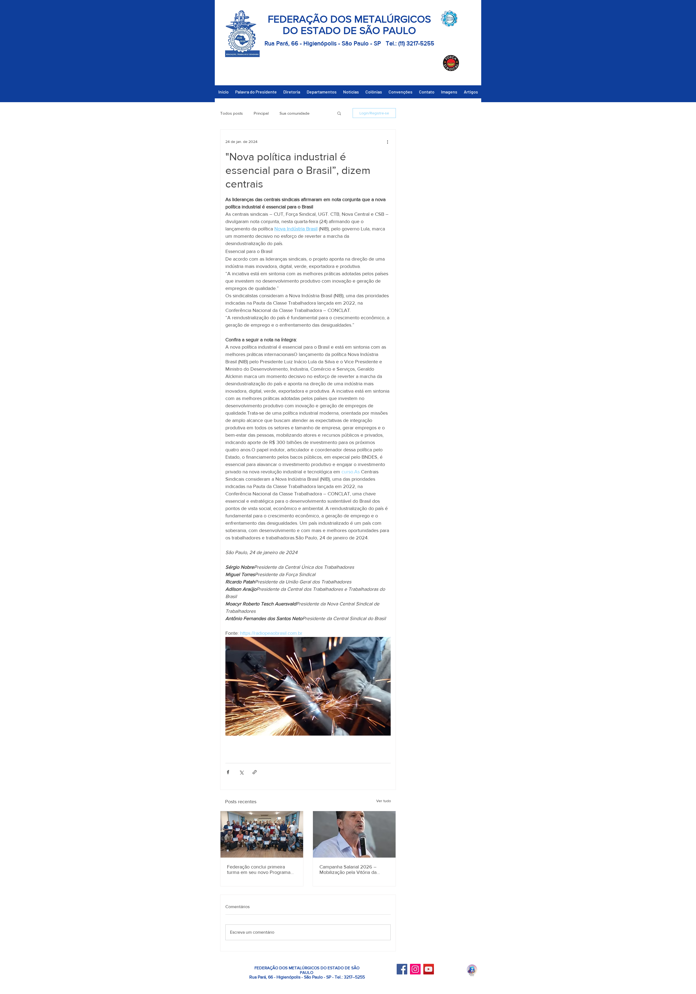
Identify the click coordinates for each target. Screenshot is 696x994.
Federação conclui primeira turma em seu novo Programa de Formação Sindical (258, 869)
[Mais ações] (387, 141)
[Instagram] (415, 969)
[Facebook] (402, 969)
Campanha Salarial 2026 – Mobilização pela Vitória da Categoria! (348, 869)
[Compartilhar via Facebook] (228, 772)
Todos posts (231, 113)
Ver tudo (383, 801)
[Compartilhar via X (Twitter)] (241, 772)
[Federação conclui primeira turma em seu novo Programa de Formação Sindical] (261, 834)
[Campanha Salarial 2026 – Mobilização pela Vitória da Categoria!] (354, 834)
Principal (261, 113)
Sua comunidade (294, 113)
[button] (339, 113)
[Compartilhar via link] (254, 772)
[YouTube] (428, 969)
